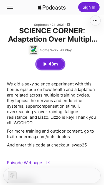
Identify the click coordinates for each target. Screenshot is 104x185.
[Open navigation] (10, 7)
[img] (52, 7)
